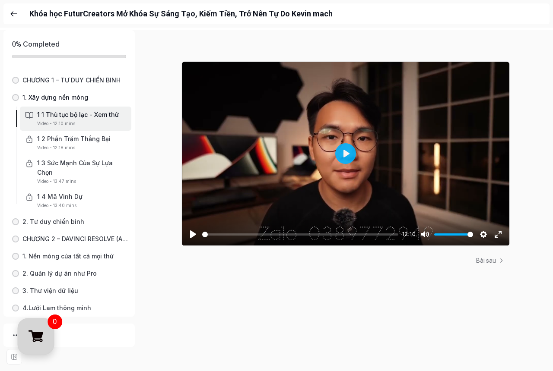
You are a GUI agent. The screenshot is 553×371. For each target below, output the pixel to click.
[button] (69, 80)
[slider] (300, 234)
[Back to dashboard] (14, 14)
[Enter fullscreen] (14, 356)
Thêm (34, 335)
